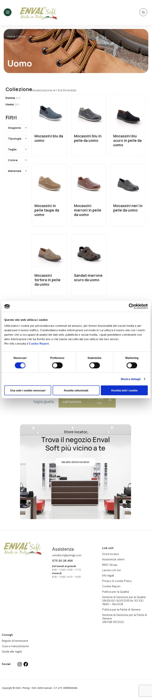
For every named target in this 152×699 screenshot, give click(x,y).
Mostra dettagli (131, 378)
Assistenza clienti (113, 559)
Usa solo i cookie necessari (27, 390)
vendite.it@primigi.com (66, 555)
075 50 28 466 (62, 561)
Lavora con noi (111, 570)
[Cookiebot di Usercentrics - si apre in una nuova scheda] (131, 306)
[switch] (57, 365)
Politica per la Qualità (115, 592)
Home (11, 36)
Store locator (110, 554)
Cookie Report (39, 343)
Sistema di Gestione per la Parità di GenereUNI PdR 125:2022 (124, 618)
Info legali (108, 575)
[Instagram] (19, 664)
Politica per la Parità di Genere (121, 609)
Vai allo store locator (75, 462)
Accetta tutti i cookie (124, 390)
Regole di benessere (15, 641)
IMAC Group (109, 565)
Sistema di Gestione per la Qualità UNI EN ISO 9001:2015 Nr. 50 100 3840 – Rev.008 (124, 600)
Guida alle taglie (12, 651)
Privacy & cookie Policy (117, 581)
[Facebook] (26, 664)
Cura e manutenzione (15, 646)
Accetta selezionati (76, 390)
